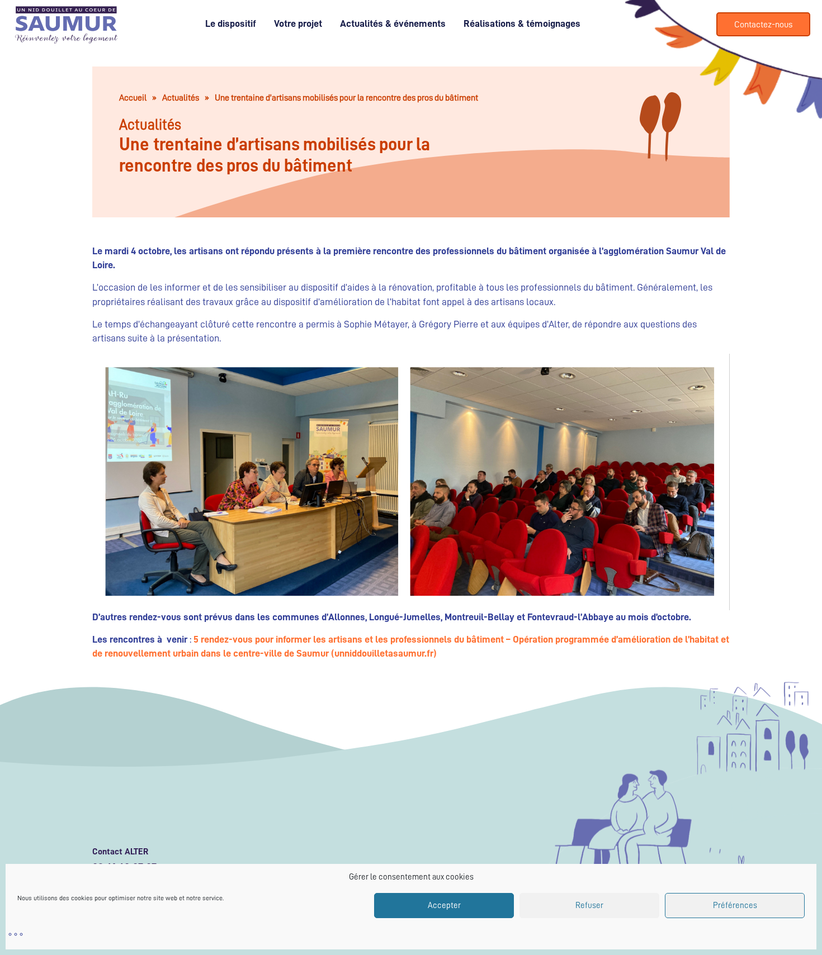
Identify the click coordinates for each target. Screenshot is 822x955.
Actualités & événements (393, 23)
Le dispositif (230, 23)
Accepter (444, 905)
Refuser (589, 905)
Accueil (133, 97)
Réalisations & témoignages (522, 23)
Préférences (735, 905)
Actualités (180, 97)
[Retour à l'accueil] (17, 24)
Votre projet (298, 23)
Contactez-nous (763, 24)
